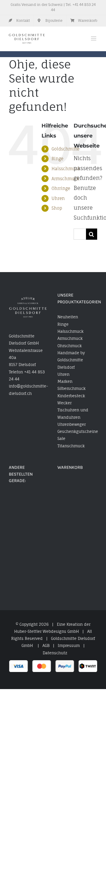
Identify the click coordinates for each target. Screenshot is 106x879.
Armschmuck (65, 178)
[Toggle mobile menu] (94, 38)
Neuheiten (67, 316)
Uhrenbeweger (71, 424)
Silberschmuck (71, 388)
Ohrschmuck (69, 345)
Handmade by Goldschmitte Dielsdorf (71, 360)
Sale (61, 438)
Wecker (64, 402)
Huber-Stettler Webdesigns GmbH (46, 631)
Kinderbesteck (71, 395)
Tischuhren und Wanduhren (72, 413)
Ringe (57, 158)
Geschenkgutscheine (77, 431)
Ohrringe (61, 188)
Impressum (69, 645)
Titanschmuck (71, 445)
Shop (57, 208)
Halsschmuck (66, 168)
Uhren (58, 198)
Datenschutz (55, 652)
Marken (64, 381)
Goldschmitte (65, 148)
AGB (45, 645)
